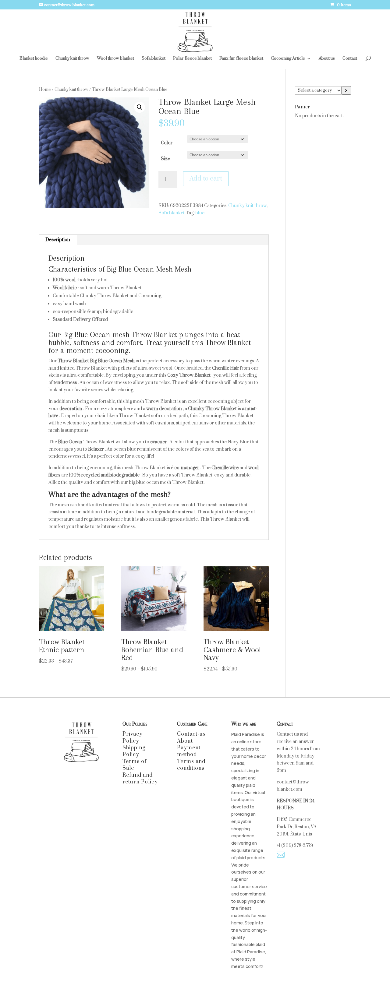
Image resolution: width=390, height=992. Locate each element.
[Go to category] (346, 90)
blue (199, 213)
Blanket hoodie (34, 58)
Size (165, 159)
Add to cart (206, 178)
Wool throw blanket (115, 58)
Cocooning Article (288, 58)
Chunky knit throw (72, 58)
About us (327, 58)
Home (45, 89)
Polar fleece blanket (192, 58)
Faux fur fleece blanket (241, 58)
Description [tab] (57, 240)
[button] (139, 107)
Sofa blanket (153, 58)
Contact (349, 58)
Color (166, 143)
